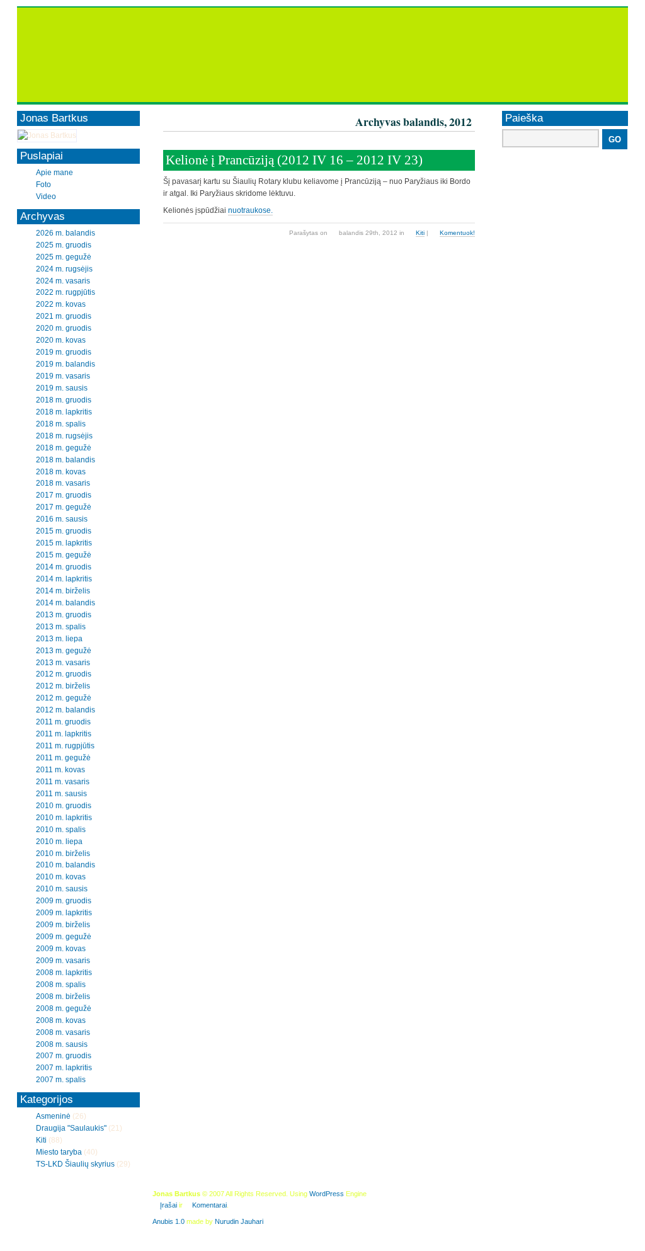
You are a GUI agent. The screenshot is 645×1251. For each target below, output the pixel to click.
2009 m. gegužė (63, 936)
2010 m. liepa (59, 841)
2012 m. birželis (63, 686)
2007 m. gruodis (63, 1055)
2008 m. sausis (62, 1044)
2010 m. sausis (62, 888)
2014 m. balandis (65, 602)
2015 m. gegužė (63, 555)
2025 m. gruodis (63, 245)
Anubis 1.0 (168, 1221)
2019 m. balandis (65, 364)
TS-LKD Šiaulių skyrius (75, 1164)
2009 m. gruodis (63, 900)
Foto (43, 184)
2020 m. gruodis (63, 328)
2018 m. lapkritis (64, 412)
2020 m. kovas (61, 340)
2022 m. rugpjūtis (65, 292)
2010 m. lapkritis (64, 817)
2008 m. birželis (63, 996)
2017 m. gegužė (63, 507)
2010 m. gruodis (63, 805)
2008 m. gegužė (63, 1008)
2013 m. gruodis (63, 614)
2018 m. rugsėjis (64, 435)
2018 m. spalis (61, 424)
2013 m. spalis (61, 626)
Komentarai (209, 1205)
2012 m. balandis (65, 709)
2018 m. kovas (61, 471)
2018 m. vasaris (63, 483)
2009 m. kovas (61, 948)
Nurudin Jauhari (239, 1221)
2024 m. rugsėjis (64, 269)
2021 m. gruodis (63, 316)
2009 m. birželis (63, 924)
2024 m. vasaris (63, 281)
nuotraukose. (250, 210)
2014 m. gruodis (63, 567)
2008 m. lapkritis (64, 972)
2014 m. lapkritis (64, 578)
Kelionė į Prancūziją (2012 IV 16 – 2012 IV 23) (294, 160)
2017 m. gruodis (63, 495)
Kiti (420, 232)
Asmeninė (53, 1116)
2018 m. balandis (65, 459)
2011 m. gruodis (63, 721)
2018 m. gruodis (63, 400)
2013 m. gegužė (63, 650)
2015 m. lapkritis (64, 543)
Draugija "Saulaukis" (71, 1128)
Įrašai (168, 1205)
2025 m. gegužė (63, 257)
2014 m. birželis (63, 590)
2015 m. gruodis (63, 531)
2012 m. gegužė (63, 698)
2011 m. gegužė (63, 757)
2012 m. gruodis (63, 674)
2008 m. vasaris (63, 1032)
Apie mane (54, 172)
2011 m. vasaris (62, 781)
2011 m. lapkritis (63, 733)
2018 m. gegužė (63, 447)
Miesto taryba (59, 1152)
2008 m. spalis (61, 984)
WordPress (326, 1193)
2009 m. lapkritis (64, 912)
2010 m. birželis (63, 853)
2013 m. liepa (59, 638)
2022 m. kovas (61, 304)
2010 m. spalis (61, 829)
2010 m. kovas (61, 876)
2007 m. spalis (61, 1079)
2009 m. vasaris (63, 960)
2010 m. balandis (65, 864)
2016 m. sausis (62, 519)
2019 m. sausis (62, 388)
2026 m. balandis (65, 233)
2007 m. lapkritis (64, 1067)
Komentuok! (457, 232)
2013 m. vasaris (63, 662)
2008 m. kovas (61, 1020)
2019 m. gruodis (63, 352)
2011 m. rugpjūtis (65, 745)
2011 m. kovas (60, 769)
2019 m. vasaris (63, 376)
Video (46, 196)
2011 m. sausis (61, 793)
